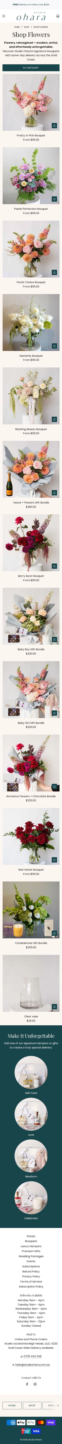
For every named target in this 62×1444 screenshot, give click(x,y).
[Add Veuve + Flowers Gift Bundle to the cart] (54, 492)
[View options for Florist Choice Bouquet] (54, 272)
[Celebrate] (31, 1197)
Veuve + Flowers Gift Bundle (31, 502)
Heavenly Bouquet (31, 356)
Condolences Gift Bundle (31, 943)
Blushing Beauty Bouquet (31, 429)
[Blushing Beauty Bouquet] (31, 395)
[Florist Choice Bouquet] (31, 249)
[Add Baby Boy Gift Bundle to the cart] (54, 639)
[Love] (31, 1114)
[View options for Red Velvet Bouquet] (54, 859)
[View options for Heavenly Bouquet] (54, 346)
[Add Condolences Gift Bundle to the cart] (54, 933)
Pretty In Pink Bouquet (31, 135)
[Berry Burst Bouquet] (31, 542)
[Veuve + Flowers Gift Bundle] (31, 469)
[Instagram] (35, 1384)
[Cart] (58, 16)
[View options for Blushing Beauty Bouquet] (54, 419)
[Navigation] (3, 16)
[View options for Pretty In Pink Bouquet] (54, 125)
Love (31, 1135)
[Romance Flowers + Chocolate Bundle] (31, 763)
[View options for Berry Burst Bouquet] (54, 566)
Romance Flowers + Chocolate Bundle (31, 796)
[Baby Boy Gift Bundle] (31, 616)
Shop (32, 1405)
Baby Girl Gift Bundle (31, 723)
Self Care (31, 1093)
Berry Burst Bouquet (31, 576)
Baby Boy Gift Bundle (31, 649)
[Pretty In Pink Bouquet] (31, 102)
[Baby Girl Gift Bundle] (31, 689)
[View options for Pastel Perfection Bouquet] (54, 199)
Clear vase (31, 1016)
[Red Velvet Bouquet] (31, 836)
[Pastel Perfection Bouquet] (31, 175)
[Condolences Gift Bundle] (31, 909)
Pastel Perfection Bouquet (31, 209)
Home (12, 1405)
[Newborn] (31, 1155)
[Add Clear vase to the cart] (54, 1006)
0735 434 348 (32, 1356)
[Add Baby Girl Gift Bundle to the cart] (54, 713)
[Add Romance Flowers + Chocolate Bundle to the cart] (54, 786)
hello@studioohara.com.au (32, 1365)
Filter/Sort (31, 67)
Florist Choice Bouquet (31, 282)
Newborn (31, 1176)
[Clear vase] (31, 983)
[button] (58, 1405)
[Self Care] (31, 1072)
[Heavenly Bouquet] (31, 322)
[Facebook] (27, 1384)
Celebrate (31, 1218)
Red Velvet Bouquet (31, 870)
